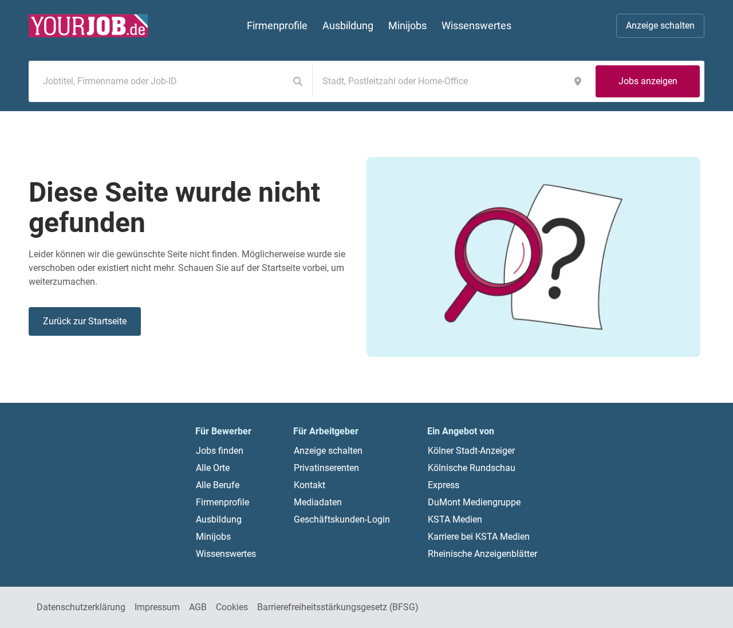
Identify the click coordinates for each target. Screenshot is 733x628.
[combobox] (160, 81)
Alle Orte (213, 467)
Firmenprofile (222, 502)
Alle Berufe (217, 485)
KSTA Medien (455, 519)
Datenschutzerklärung (81, 607)
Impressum (157, 607)
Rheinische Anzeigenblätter (482, 553)
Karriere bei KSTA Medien (479, 536)
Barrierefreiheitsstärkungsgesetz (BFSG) (338, 607)
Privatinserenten (326, 467)
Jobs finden (219, 450)
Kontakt (309, 485)
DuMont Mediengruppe (474, 502)
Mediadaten (318, 502)
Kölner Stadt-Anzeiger (471, 450)
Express (443, 485)
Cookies (232, 607)
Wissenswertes (226, 553)
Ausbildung (219, 519)
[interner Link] (88, 25)
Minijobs (213, 536)
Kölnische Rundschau (471, 467)
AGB (198, 607)
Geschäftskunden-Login (342, 519)
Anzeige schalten (660, 25)
